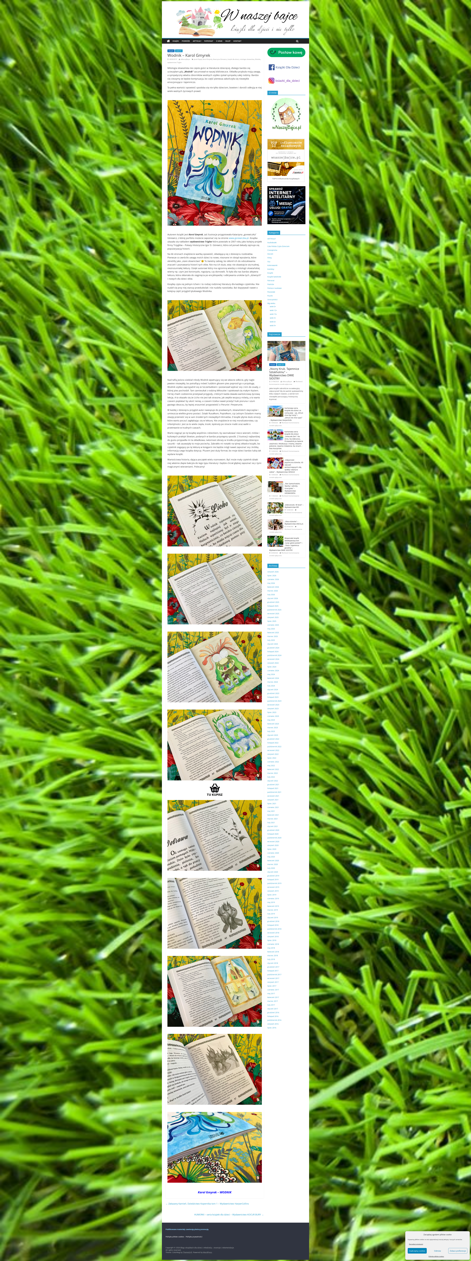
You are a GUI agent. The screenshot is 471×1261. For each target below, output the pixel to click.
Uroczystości (272, 299)
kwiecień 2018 (273, 952)
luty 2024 (271, 686)
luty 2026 (271, 594)
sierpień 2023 (273, 708)
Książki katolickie (274, 277)
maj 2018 (271, 948)
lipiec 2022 (271, 758)
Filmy (269, 258)
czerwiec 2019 (273, 898)
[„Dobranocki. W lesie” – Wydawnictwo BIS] (275, 504)
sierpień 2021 (273, 800)
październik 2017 (274, 974)
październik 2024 (274, 655)
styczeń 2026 (272, 598)
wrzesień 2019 (273, 887)
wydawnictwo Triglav (174, 62)
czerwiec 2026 (273, 579)
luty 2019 (271, 914)
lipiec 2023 (271, 712)
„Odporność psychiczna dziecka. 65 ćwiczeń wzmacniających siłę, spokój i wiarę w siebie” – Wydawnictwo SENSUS (286, 466)
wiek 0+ (273, 306)
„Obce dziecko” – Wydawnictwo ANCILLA (294, 522)
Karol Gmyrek (207, 59)
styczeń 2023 (272, 735)
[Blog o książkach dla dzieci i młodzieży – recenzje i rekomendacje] (168, 41)
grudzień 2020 (273, 830)
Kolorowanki (272, 265)
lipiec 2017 (271, 986)
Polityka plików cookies (436, 1256)
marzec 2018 (272, 955)
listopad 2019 (272, 879)
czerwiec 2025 (273, 625)
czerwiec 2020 (273, 853)
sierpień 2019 (273, 891)
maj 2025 (271, 629)
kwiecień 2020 (273, 860)
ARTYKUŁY (271, 239)
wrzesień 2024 (273, 659)
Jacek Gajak (198, 59)
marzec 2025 (272, 636)
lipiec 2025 (271, 621)
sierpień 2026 (273, 572)
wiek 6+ (178, 51)
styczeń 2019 (272, 917)
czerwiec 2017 (273, 990)
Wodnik (257, 59)
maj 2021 (271, 811)
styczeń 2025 (272, 644)
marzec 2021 (272, 819)
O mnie (219, 41)
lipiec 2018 (271, 940)
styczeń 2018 (272, 963)
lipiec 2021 (271, 803)
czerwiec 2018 (273, 944)
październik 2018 (274, 929)
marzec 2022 (272, 773)
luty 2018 (271, 959)
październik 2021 (274, 792)
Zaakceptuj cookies (417, 1251)
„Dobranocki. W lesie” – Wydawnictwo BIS (294, 506)
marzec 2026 (272, 591)
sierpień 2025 (273, 617)
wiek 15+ (273, 314)
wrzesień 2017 (273, 978)
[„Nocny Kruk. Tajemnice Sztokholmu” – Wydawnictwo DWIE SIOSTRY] (286, 342)
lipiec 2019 (271, 895)
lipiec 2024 (271, 667)
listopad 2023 (272, 697)
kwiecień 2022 (273, 769)
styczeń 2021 (272, 826)
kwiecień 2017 (273, 997)
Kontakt (237, 41)
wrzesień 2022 (273, 750)
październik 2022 (274, 746)
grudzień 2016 (273, 1012)
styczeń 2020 (272, 872)
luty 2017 (271, 1005)
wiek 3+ (273, 318)
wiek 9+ (273, 325)
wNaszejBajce (185, 59)
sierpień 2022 (273, 754)
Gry (268, 261)
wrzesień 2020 (273, 841)
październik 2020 (274, 838)
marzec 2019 (272, 910)
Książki (176, 41)
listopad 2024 (272, 651)
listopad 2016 (272, 1016)
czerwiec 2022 (273, 762)
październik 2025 (274, 610)
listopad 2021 (272, 788)
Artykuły (197, 41)
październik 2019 (274, 883)
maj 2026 (271, 583)
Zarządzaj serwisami (416, 1244)
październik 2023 (274, 701)
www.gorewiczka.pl (239, 238)
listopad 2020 (272, 834)
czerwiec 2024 (273, 670)
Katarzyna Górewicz (220, 59)
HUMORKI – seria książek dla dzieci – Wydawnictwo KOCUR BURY (229, 1214)
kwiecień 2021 (273, 815)
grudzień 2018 (273, 921)
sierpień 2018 (273, 936)
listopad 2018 (272, 925)
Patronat (208, 41)
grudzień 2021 (273, 784)
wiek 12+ (273, 310)
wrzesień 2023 (273, 705)
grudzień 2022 (273, 739)
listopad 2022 (272, 743)
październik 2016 (274, 1020)
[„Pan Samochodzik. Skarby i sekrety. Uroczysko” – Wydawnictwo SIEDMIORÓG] (275, 482)
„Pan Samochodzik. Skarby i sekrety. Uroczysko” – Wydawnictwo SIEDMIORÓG (292, 488)
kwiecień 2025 (273, 632)
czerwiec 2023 (273, 716)
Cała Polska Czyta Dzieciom (278, 246)
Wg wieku (271, 303)
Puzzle (270, 296)
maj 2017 (271, 993)
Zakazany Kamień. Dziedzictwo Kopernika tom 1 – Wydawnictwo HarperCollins (207, 1203)
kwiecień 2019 (273, 906)
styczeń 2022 (272, 781)
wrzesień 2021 (273, 796)
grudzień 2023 (273, 693)
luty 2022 (271, 777)
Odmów (437, 1251)
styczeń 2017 (272, 1009)
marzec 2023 (272, 727)
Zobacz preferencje (458, 1251)
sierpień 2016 (273, 1024)
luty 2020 (271, 868)
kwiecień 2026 (273, 587)
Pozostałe (271, 292)
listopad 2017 (272, 971)
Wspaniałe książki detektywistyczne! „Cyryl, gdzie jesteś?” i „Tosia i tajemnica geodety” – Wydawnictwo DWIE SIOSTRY (285, 544)
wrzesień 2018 (273, 933)
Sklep (227, 41)
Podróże (186, 41)
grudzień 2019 (273, 876)
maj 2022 (271, 765)
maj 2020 (271, 857)
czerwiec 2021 (273, 807)
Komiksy (270, 269)
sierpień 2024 (273, 663)
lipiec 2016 (271, 1028)
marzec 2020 (272, 864)
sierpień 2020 (273, 845)
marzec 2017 (272, 1001)
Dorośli (270, 254)
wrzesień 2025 (273, 613)
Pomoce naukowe (274, 288)
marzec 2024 (272, 682)
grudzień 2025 (273, 602)
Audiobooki (272, 242)
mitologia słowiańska (247, 59)
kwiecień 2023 (273, 724)
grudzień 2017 (273, 967)
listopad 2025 (272, 606)
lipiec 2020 (271, 849)
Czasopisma (272, 250)
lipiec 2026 (271, 575)
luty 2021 (271, 822)
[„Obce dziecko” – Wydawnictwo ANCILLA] (275, 520)
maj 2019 (271, 902)
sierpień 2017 (273, 982)
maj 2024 (271, 674)
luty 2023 (271, 731)
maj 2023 (271, 720)
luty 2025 (271, 640)
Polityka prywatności (194, 1237)
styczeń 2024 (272, 689)
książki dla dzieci (233, 59)
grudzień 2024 (273, 648)
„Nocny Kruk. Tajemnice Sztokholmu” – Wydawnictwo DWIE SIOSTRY (284, 373)
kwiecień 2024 (273, 678)
